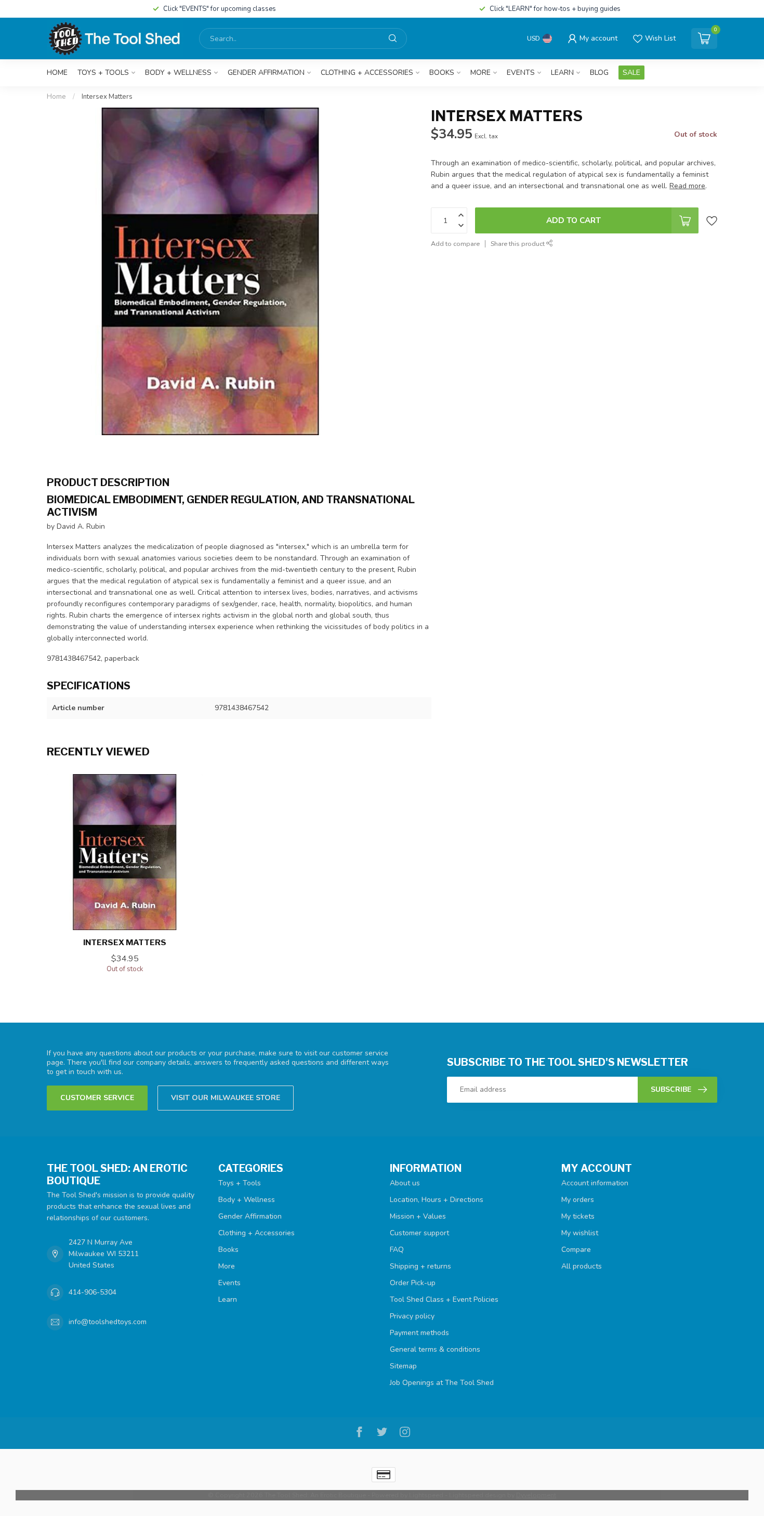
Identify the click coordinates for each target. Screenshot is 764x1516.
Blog (599, 72)
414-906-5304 (92, 1292)
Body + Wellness (178, 72)
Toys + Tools (103, 72)
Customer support (419, 1233)
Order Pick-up (413, 1283)
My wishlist (579, 1233)
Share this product (518, 243)
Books (441, 72)
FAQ (397, 1249)
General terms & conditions (435, 1349)
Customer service (97, 1098)
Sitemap (403, 1366)
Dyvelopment (536, 1495)
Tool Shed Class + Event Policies (444, 1299)
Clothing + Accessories (367, 72)
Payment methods (419, 1333)
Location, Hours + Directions (436, 1200)
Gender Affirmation (266, 72)
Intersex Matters (107, 96)
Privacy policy (412, 1316)
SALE (631, 72)
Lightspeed (426, 1495)
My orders (577, 1200)
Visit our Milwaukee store (225, 1098)
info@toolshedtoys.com (108, 1322)
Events (521, 72)
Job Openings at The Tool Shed (442, 1383)
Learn (562, 72)
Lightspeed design (477, 1495)
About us (405, 1183)
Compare (576, 1249)
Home (57, 72)
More (480, 72)
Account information (594, 1183)
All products (581, 1266)
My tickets (578, 1216)
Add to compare (455, 243)
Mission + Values (418, 1216)
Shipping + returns (420, 1266)
